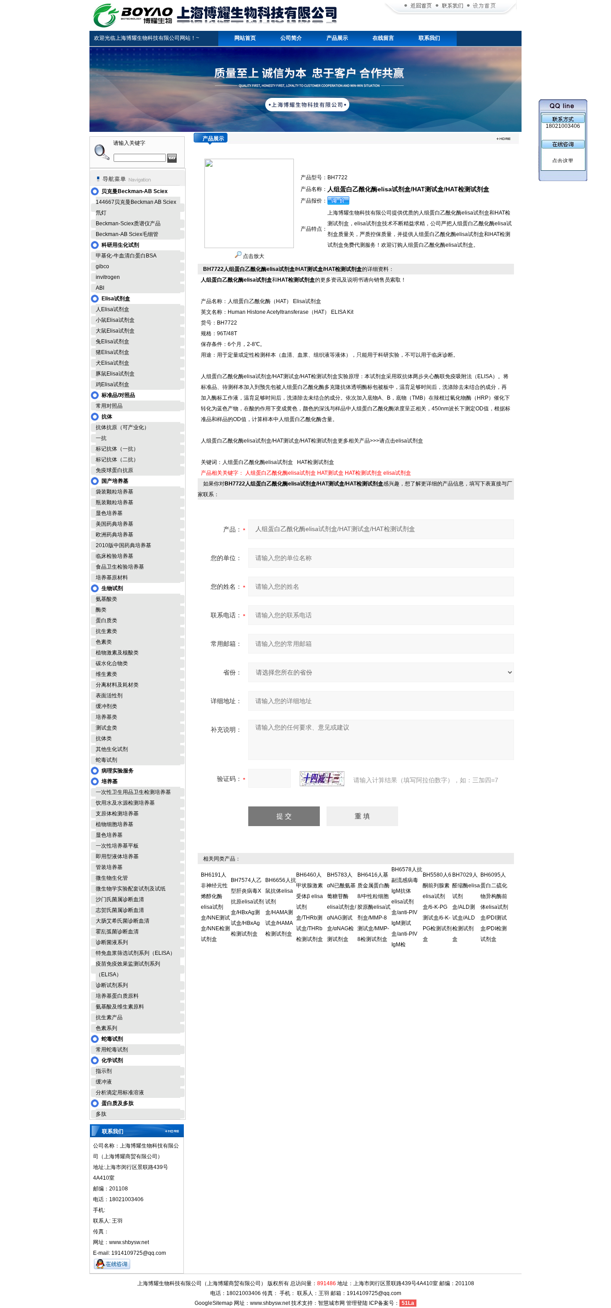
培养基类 (106, 717)
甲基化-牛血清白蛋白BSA (126, 256)
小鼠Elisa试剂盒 (115, 320)
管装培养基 (109, 867)
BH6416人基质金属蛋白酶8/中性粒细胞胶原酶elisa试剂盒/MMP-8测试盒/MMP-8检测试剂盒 (373, 907)
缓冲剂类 (106, 706)
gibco (102, 266)
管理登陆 (357, 1303)
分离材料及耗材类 (117, 685)
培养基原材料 (112, 577)
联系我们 (429, 38)
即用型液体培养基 (117, 856)
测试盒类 (106, 728)
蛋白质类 (106, 620)
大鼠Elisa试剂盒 (115, 331)
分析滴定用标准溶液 (120, 1092)
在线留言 (383, 38)
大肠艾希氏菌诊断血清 (122, 921)
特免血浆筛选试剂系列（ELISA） (135, 953)
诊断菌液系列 (112, 942)
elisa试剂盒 (397, 473)
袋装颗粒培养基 (114, 492)
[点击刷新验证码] (322, 778)
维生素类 (106, 674)
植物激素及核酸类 (117, 653)
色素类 (104, 642)
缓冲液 (104, 1082)
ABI (100, 288)
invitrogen (108, 277)
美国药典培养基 (114, 524)
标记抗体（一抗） (117, 449)
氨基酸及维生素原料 (120, 1007)
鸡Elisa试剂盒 (112, 384)
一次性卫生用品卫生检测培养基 (133, 792)
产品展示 (337, 38)
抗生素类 (106, 631)
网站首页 (245, 38)
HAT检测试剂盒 (363, 473)
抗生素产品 (109, 1017)
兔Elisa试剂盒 (112, 341)
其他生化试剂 (112, 749)
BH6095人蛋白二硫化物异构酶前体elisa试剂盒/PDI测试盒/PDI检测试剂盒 (494, 907)
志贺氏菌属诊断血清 (120, 910)
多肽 (101, 1114)
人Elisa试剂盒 (112, 309)
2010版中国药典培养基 (123, 545)
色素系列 (106, 1028)
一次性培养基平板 (117, 846)
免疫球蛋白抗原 (114, 470)
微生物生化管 (112, 878)
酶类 (101, 610)
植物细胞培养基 (114, 824)
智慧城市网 (331, 1303)
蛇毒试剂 (106, 760)
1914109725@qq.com (374, 1293)
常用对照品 (109, 406)
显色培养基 (109, 513)
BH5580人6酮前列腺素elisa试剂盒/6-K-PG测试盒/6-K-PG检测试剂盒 (437, 907)
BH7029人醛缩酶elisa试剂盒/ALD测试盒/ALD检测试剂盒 (466, 907)
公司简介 (291, 38)
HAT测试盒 (330, 473)
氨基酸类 (106, 599)
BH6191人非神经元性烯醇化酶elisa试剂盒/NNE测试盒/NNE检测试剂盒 (215, 907)
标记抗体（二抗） (117, 459)
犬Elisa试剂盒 (112, 363)
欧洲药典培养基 (114, 535)
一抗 (101, 438)
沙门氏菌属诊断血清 (120, 899)
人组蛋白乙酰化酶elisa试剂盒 (280, 473)
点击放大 (253, 256)
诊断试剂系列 (112, 985)
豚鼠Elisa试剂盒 (115, 374)
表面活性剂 (109, 695)
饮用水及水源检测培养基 (125, 803)
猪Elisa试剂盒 (112, 352)
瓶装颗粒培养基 (114, 502)
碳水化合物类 (112, 663)
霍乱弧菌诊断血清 (117, 931)
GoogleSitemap (214, 1303)
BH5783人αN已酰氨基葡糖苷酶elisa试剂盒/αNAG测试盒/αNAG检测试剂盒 (341, 907)
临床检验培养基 (114, 556)
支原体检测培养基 (117, 813)
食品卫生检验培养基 (120, 567)
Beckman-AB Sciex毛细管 (127, 234)
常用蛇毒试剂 (112, 1049)
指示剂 (104, 1071)
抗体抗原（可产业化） (122, 427)
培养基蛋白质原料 (117, 996)
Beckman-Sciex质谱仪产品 (128, 223)
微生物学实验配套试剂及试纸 (130, 889)
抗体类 (104, 738)
